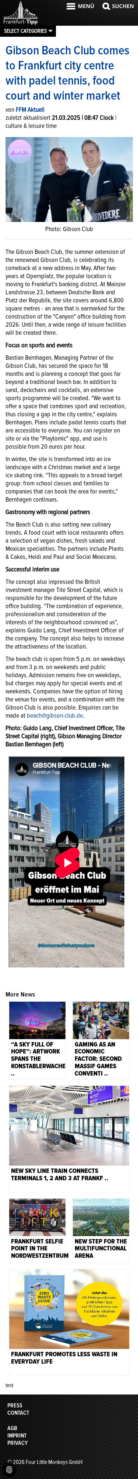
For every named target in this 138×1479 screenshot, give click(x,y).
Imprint (16, 1435)
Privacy (17, 1443)
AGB (12, 1428)
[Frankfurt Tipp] (20, 24)
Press (14, 1405)
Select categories (25, 31)
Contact (18, 1413)
